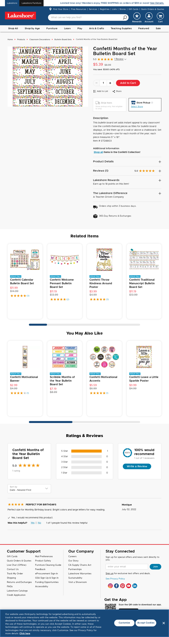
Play (79, 28)
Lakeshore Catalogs (17, 591)
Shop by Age (32, 28)
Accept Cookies (145, 623)
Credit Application (16, 595)
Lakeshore (12, 3)
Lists (114, 9)
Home (10, 39)
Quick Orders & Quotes (152, 9)
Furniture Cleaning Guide (48, 565)
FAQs (10, 587)
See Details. (157, 3)
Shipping (11, 578)
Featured (143, 28)
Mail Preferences (44, 556)
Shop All (13, 28)
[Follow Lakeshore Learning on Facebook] (116, 585)
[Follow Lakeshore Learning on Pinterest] (122, 585)
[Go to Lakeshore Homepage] (20, 15)
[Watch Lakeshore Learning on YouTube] (128, 585)
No (39, 523)
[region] (84, 623)
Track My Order (15, 574)
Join (155, 567)
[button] (149, 17)
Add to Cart (128, 83)
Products (21, 39)
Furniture (51, 28)
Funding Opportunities (47, 582)
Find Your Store (60, 9)
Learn (67, 28)
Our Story (73, 561)
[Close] (163, 623)
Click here (24, 634)
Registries (104, 9)
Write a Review (137, 466)
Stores (122, 9)
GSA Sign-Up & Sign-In (47, 578)
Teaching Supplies (121, 28)
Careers (72, 556)
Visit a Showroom (77, 582)
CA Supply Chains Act (79, 565)
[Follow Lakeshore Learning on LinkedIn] (134, 585)
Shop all (98, 152)
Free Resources (78, 9)
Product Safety (43, 561)
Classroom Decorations (39, 39)
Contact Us (13, 569)
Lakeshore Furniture (31, 3)
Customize (124, 623)
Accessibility (41, 587)
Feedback (40, 569)
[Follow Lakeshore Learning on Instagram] (110, 585)
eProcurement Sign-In (46, 574)
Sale (158, 28)
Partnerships (75, 569)
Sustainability (75, 578)
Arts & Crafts (96, 28)
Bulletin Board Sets (63, 39)
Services (93, 9)
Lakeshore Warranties (79, 574)
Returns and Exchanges (19, 582)
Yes (32, 523)
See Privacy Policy (115, 579)
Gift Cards (133, 9)
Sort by (13, 487)
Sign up (109, 573)
